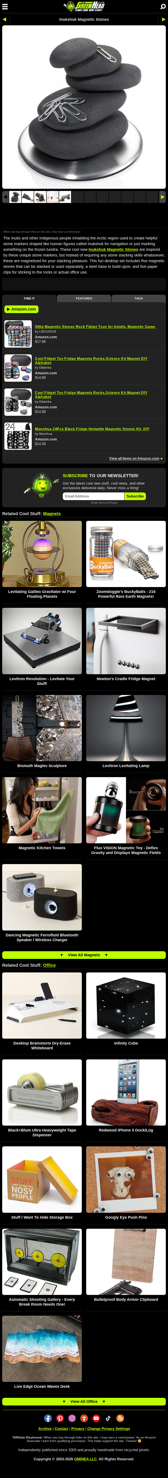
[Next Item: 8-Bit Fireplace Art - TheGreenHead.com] (162, 19)
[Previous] (5, 197)
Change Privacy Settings (108, 1429)
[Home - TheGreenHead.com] (84, 6)
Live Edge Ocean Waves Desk (42, 1386)
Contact (61, 1429)
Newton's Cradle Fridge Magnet (126, 679)
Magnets (52, 513)
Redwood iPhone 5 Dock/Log (126, 1130)
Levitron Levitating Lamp (126, 766)
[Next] (162, 197)
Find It (29, 298)
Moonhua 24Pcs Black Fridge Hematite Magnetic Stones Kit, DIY (92, 429)
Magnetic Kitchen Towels (42, 848)
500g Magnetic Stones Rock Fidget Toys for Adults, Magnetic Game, (95, 327)
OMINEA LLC (85, 1459)
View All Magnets (84, 955)
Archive (45, 1429)
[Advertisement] (84, 216)
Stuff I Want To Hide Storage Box (42, 1217)
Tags (139, 298)
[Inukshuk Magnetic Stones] (15, 197)
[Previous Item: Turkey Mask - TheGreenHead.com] (6, 19)
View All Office (84, 1401)
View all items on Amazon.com (134, 458)
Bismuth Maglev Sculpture (42, 766)
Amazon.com (21, 309)
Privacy (113, 502)
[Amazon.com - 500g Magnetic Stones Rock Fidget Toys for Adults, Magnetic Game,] (18, 334)
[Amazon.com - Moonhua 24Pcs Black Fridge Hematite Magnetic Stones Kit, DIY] (18, 436)
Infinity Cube (126, 1043)
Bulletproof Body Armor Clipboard (126, 1299)
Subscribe (135, 496)
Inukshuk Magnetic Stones (113, 249)
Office (49, 965)
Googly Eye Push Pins (126, 1217)
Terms (102, 502)
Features (84, 298)
